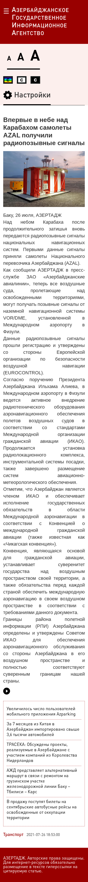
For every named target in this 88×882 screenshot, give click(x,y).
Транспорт (13, 835)
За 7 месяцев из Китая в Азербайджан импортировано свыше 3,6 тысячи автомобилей (43, 729)
